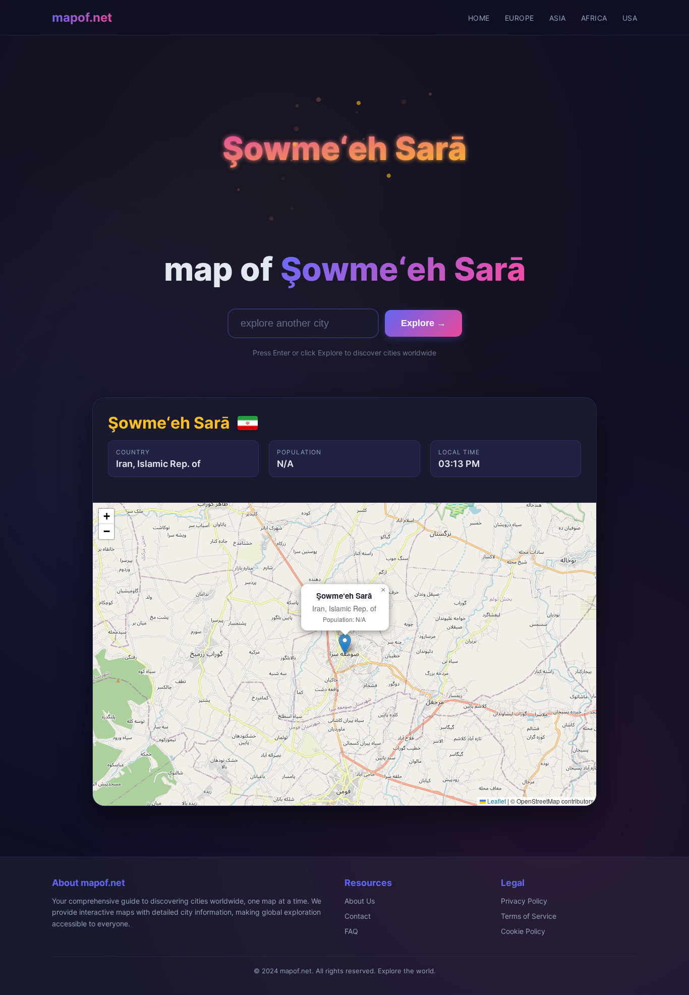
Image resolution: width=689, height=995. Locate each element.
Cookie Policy (523, 931)
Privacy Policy (524, 901)
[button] (344, 644)
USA (630, 18)
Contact (357, 916)
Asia (557, 18)
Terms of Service (528, 916)
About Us (359, 901)
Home (479, 18)
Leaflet (496, 801)
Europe (519, 18)
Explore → (423, 323)
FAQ (351, 931)
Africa (594, 18)
